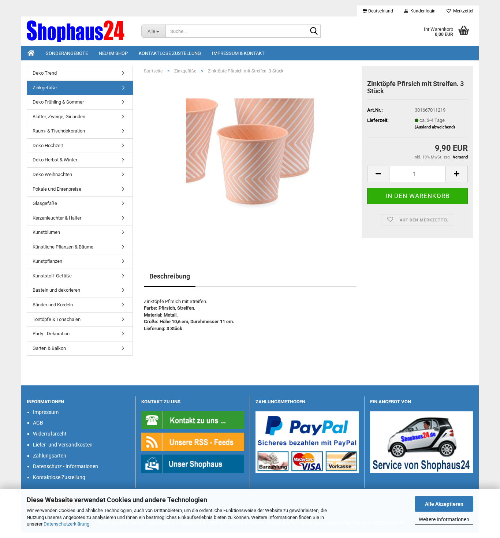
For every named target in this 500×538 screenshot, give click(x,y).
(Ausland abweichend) (435, 127)
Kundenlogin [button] (422, 11)
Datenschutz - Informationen (65, 466)
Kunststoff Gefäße (52, 276)
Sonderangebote (67, 53)
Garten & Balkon (49, 348)
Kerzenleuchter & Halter (57, 218)
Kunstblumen (46, 232)
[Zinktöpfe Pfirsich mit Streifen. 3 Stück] (250, 162)
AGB (38, 423)
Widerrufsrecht (50, 434)
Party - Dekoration (51, 333)
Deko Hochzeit (48, 145)
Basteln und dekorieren (56, 290)
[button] (378, 10)
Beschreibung (169, 276)
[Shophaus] (193, 463)
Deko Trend (45, 73)
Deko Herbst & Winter (55, 159)
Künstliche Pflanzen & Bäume (63, 247)
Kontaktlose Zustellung (170, 53)
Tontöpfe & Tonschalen (57, 319)
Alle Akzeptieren (444, 504)
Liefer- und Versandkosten (63, 445)
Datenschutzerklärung (66, 524)
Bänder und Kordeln (53, 304)
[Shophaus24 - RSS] (193, 441)
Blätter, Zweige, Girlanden (59, 116)
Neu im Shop (113, 53)
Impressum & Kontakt (238, 53)
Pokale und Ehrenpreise (57, 189)
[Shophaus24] (78, 31)
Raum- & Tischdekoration (59, 131)
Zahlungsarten (49, 456)
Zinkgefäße (45, 87)
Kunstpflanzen (47, 261)
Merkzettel (462, 11)
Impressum (46, 412)
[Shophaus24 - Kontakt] (193, 419)
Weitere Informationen (444, 519)
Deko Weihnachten (52, 174)
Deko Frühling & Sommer (58, 102)
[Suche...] (314, 31)
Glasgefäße (45, 203)
